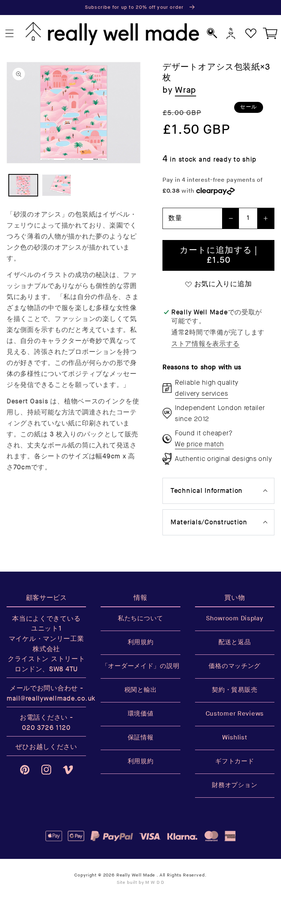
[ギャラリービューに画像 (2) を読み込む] (56, 185)
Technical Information (207, 491)
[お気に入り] (251, 33)
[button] (9, 33)
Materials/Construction (209, 522)
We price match (199, 444)
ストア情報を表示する (205, 344)
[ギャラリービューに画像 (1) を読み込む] (23, 185)
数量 (175, 218)
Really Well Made (135, 875)
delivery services (201, 393)
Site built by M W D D (141, 882)
